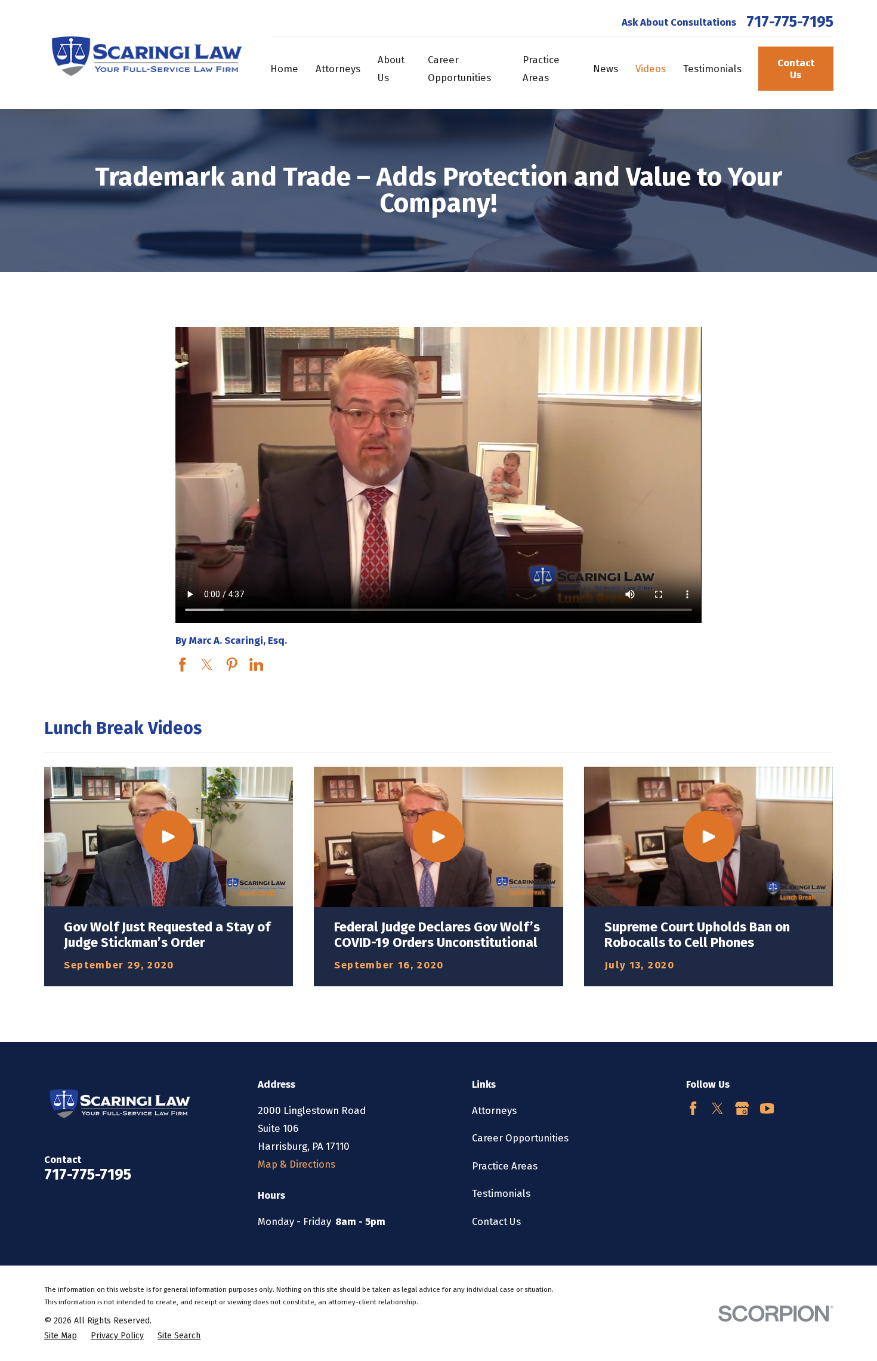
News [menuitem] (605, 69)
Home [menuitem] (284, 69)
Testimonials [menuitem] (712, 69)
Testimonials (501, 1193)
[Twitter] (717, 1108)
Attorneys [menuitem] (338, 69)
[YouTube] (767, 1108)
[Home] (143, 54)
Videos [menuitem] (650, 69)
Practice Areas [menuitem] (541, 69)
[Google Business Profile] (742, 1108)
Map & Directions (296, 1164)
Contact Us (795, 69)
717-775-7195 (789, 22)
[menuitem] (60, 1335)
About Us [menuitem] (391, 69)
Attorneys (494, 1110)
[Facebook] (693, 1108)
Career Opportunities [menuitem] (459, 69)
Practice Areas (505, 1166)
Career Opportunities (520, 1138)
